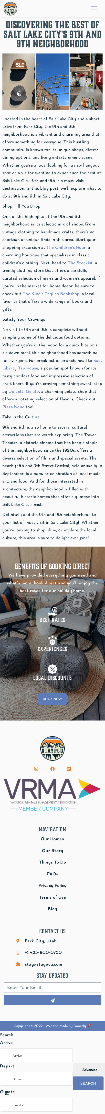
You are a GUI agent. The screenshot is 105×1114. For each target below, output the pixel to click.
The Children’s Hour (66, 247)
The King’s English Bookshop (51, 293)
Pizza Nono (13, 406)
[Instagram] (36, 769)
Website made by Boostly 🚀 (69, 1026)
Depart (7, 1066)
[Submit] (52, 1000)
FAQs (52, 874)
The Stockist (80, 262)
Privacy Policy (53, 885)
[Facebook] (52, 769)
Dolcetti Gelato (24, 391)
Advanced (89, 1069)
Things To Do (52, 862)
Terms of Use (52, 897)
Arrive (6, 1042)
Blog (52, 908)
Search (88, 1083)
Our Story (52, 850)
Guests (7, 1091)
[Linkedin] (69, 769)
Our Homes (52, 838)
